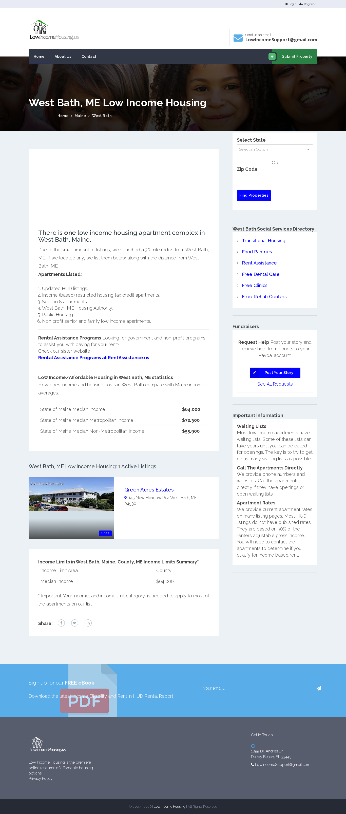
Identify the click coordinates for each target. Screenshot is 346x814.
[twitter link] (74, 623)
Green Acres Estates (149, 490)
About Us (63, 56)
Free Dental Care (261, 274)
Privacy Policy (40, 778)
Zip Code (247, 169)
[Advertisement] (123, 193)
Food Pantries (257, 251)
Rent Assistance (259, 263)
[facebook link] (61, 623)
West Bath (102, 116)
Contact (89, 56)
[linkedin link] (88, 623)
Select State (251, 140)
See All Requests (275, 384)
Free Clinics (254, 285)
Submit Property (297, 56)
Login (293, 4)
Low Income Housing (169, 806)
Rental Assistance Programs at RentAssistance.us (93, 357)
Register (309, 4)
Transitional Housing (263, 240)
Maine (80, 116)
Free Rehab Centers (264, 296)
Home (39, 56)
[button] (319, 688)
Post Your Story (279, 372)
